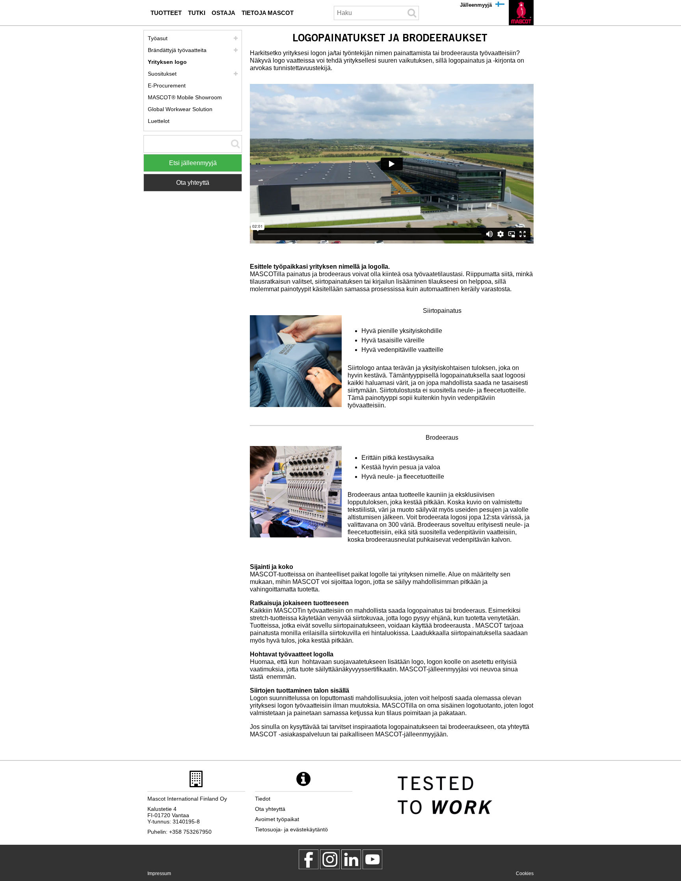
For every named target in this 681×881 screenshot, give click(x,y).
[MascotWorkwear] (308, 859)
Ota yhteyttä (192, 182)
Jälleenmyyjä (476, 5)
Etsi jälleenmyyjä (193, 163)
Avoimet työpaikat (277, 819)
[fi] (521, 12)
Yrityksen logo (167, 62)
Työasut (157, 38)
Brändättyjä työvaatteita (177, 50)
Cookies (525, 873)
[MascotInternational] (372, 859)
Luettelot (158, 121)
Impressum (159, 873)
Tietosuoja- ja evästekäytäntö (291, 829)
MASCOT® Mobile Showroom (185, 97)
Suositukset (162, 74)
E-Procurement (167, 85)
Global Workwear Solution (180, 109)
